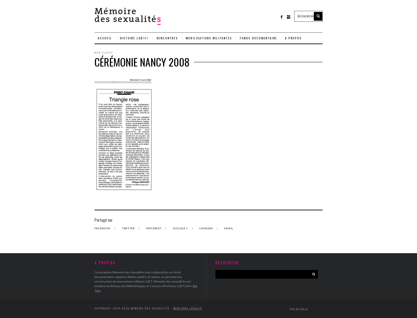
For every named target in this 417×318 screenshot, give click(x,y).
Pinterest (154, 228)
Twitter (129, 228)
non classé (103, 52)
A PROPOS (293, 38)
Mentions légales (187, 308)
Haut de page (298, 308)
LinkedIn (206, 228)
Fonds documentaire (258, 38)
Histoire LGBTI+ (134, 38)
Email (228, 228)
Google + (181, 228)
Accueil (105, 38)
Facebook (102, 228)
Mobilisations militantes (209, 38)
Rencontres (167, 38)
